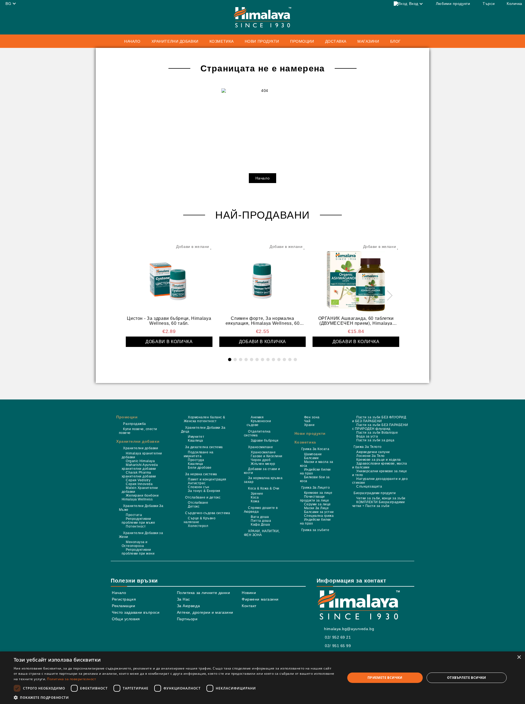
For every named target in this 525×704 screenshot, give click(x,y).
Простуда (196, 460)
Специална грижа (319, 516)
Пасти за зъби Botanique (377, 432)
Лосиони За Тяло (370, 456)
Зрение (257, 494)
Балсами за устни (319, 512)
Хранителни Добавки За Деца (203, 429)
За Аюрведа (188, 606)
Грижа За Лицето (315, 487)
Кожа (255, 501)
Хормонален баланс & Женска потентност (204, 419)
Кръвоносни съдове (259, 423)
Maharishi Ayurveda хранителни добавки (140, 467)
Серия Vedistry (138, 480)
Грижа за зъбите (315, 530)
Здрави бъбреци (264, 440)
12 (289, 359)
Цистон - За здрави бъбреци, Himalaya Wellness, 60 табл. (169, 320)
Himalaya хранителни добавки (142, 455)
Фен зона (312, 417)
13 (295, 359)
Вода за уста (367, 436)
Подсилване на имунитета (199, 454)
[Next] (388, 296)
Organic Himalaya (140, 461)
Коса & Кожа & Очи (263, 488)
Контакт (249, 606)
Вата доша (260, 517)
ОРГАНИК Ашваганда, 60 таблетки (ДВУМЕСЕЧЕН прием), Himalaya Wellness (356, 320)
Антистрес (196, 483)
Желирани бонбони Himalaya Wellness (140, 497)
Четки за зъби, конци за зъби (380, 498)
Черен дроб (260, 460)
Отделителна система (257, 433)
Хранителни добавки (137, 441)
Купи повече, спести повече (138, 431)
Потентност (136, 526)
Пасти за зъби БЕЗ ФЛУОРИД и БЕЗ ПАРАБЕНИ (379, 419)
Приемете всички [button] (385, 677)
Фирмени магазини (260, 599)
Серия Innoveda (139, 484)
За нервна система (201, 474)
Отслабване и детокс (202, 497)
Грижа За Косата (315, 449)
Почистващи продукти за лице (314, 498)
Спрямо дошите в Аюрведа (261, 510)
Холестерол (198, 526)
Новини (249, 592)
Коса (255, 497)
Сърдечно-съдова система (207, 513)
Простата (134, 515)
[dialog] (262, 677)
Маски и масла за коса (316, 464)
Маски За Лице (316, 508)
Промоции (127, 417)
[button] (175, 697)
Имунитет (196, 437)
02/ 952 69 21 (338, 637)
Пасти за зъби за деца (375, 440)
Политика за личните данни (203, 592)
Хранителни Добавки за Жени (141, 535)
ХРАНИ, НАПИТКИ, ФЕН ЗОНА (262, 533)
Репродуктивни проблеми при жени (138, 551)
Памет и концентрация (207, 479)
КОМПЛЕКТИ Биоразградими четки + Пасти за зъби (378, 504)
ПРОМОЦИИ (302, 41)
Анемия (257, 417)
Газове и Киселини (266, 456)
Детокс (193, 506)
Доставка (335, 41)
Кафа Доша (260, 524)
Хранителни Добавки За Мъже (141, 508)
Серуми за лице (317, 504)
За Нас (183, 599)
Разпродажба (134, 424)
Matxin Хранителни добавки (140, 490)
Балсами (311, 458)
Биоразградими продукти (375, 493)
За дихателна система (204, 447)
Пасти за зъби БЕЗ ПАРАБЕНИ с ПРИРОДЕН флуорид (380, 427)
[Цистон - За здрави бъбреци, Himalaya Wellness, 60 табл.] (169, 279)
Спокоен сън (198, 487)
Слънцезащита (369, 486)
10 (279, 359)
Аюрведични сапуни (373, 452)
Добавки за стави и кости (262, 471)
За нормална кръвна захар (263, 480)
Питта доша (261, 521)
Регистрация (124, 599)
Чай (307, 421)
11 (284, 359)
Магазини (368, 41)
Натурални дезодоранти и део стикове (380, 481)
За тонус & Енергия (204, 491)
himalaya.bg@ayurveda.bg (349, 629)
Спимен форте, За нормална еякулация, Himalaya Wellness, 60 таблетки (262, 320)
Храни (309, 425)
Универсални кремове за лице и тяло (379, 473)
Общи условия (126, 619)
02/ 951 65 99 (338, 646)
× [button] (519, 657)
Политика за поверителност (71, 679)
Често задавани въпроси (135, 612)
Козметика (305, 442)
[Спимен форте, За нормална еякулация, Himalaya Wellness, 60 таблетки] (262, 279)
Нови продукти (262, 41)
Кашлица (195, 440)
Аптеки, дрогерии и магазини (205, 612)
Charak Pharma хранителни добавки (139, 474)
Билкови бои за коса (315, 479)
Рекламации (123, 606)
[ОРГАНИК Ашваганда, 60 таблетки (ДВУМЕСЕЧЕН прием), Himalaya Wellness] (356, 279)
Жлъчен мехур (263, 464)
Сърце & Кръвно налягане (199, 520)
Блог (395, 41)
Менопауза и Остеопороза (135, 544)
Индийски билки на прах (315, 471)
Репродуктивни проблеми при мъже (138, 521)
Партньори (187, 619)
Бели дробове (199, 468)
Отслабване (198, 503)
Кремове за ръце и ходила (378, 460)
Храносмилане (260, 447)
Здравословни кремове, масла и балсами (379, 465)
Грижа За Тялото (367, 447)
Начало (132, 41)
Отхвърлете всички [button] (466, 677)
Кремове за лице (318, 493)
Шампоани (313, 454)
